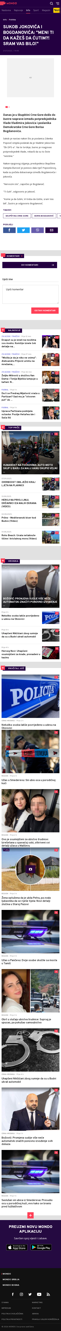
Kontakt (36, 1308)
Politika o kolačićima (12, 1314)
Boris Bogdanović (44, 216)
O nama (5, 1302)
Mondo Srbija (11, 1279)
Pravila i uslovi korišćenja (45, 1319)
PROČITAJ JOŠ (16, 668)
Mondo (7, 1274)
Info (5, 20)
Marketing (37, 1302)
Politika (12, 20)
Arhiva (35, 1314)
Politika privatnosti (12, 1319)
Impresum (6, 1308)
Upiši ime (7, 279)
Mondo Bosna (11, 1285)
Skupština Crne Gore (17, 216)
